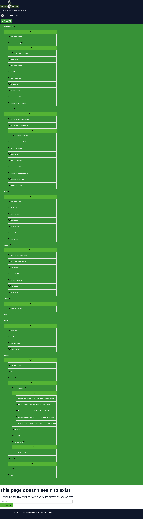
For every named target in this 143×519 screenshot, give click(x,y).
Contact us (7, 481)
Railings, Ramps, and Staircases (19, 173)
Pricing (6, 314)
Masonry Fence (15, 349)
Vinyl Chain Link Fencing (21, 53)
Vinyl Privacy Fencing (16, 65)
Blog (12, 475)
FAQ (12, 371)
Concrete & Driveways (16, 280)
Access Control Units (16, 97)
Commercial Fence (9, 109)
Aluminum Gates (15, 208)
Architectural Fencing (16, 185)
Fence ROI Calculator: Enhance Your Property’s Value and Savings (36, 398)
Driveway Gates (15, 226)
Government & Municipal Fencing (19, 179)
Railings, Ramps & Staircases (18, 103)
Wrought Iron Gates (16, 201)
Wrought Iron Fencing (16, 36)
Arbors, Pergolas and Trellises (19, 255)
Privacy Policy (47, 512)
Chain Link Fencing (16, 43)
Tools (12, 378)
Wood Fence (14, 330)
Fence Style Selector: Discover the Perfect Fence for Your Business (36, 417)
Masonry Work (14, 267)
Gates (5, 191)
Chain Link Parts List (16, 308)
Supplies (6, 298)
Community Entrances (16, 274)
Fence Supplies (18, 442)
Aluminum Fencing (16, 59)
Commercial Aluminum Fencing (19, 142)
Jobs (12, 458)
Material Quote (18, 436)
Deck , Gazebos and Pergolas (18, 261)
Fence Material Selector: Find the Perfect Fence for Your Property (35, 411)
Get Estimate (17, 429)
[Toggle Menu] (30, 31)
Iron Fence (13, 337)
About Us (6, 355)
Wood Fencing (14, 72)
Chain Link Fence (15, 343)
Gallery (6, 320)
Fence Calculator (19, 388)
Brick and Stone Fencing (17, 160)
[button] (6, 21)
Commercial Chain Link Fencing (19, 125)
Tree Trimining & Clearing (17, 286)
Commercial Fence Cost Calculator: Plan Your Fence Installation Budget (37, 423)
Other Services (14, 292)
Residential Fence (9, 26)
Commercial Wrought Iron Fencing (20, 119)
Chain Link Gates (15, 214)
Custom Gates (14, 233)
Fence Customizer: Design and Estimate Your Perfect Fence (34, 404)
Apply (16, 469)
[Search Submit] (2, 505)
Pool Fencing (14, 84)
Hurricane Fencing (15, 90)
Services (6, 245)
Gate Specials (14, 239)
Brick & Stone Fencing (16, 78)
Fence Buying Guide (16, 365)
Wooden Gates (14, 220)
